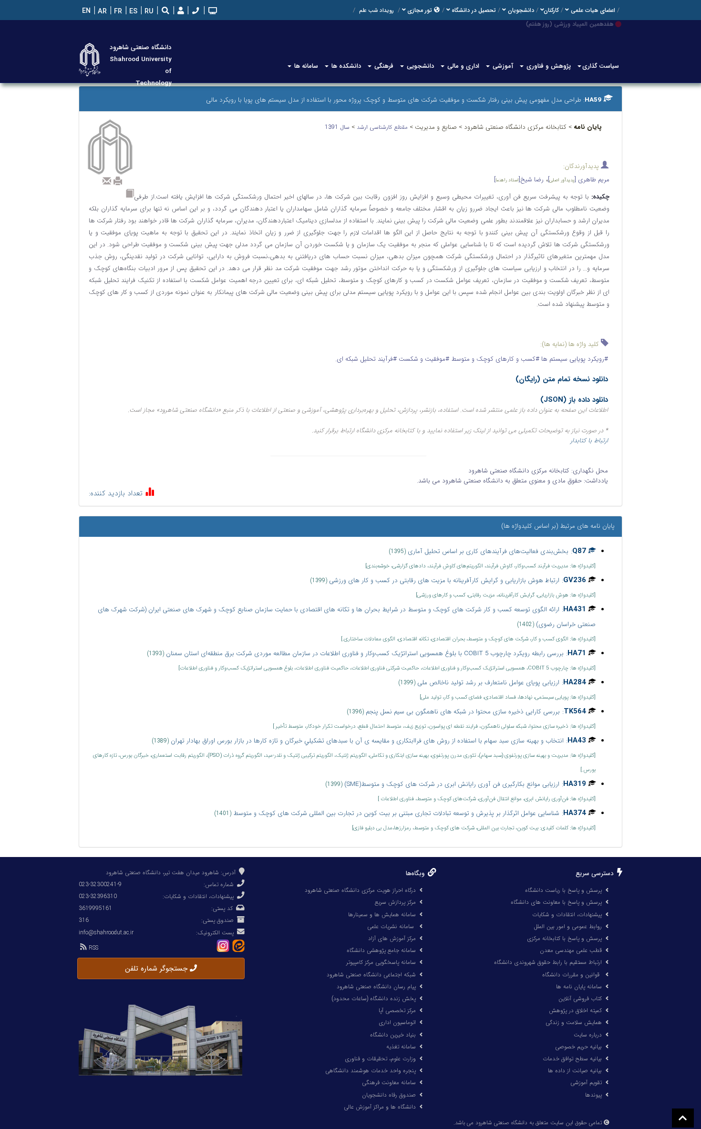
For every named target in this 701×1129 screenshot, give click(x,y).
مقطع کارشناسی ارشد (383, 127)
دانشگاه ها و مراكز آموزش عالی (380, 1106)
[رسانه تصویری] (211, 11)
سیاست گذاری (600, 66)
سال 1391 (338, 127)
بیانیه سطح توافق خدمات (572, 1058)
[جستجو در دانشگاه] (165, 12)
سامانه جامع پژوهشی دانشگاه (381, 950)
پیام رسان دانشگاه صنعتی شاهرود (376, 986)
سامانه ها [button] (305, 66)
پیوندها (593, 1094)
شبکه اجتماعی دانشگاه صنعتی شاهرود (371, 974)
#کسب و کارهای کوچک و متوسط (494, 359)
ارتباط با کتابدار (589, 441)
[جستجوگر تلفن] (194, 11)
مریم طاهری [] (578, 180)
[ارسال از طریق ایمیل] (107, 181)
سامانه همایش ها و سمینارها (382, 914)
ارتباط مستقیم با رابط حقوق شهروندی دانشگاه (548, 962)
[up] (683, 1118)
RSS (92, 947)
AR (101, 11)
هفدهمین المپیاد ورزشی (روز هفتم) (569, 24)
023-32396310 (98, 896)
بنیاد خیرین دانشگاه (393, 1034)
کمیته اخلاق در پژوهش (575, 1010)
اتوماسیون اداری (397, 1022)
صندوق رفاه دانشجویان (389, 1094)
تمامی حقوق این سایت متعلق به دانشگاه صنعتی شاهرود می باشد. (528, 1123)
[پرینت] (117, 181)
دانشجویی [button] (419, 66)
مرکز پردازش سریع (395, 902)
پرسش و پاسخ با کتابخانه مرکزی (564, 938)
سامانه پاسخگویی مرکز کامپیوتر (381, 962)
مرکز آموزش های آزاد (392, 938)
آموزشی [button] (502, 66)
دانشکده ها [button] (345, 66)
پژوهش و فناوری (548, 66)
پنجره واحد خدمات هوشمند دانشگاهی (370, 1070)
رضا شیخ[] (519, 180)
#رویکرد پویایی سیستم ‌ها (573, 359)
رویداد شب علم (376, 10)
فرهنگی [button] (382, 66)
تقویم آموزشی (586, 1082)
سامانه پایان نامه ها (579, 986)
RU (148, 11)
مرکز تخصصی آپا (397, 1010)
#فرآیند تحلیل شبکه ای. (366, 359)
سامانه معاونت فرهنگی (389, 1082)
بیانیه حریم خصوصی (578, 1046)
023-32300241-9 (100, 884)
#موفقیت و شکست (423, 359)
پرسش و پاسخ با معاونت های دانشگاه (556, 902)
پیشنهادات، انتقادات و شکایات (567, 914)
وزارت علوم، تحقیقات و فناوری (380, 1058)
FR (117, 11)
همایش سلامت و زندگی (574, 1022)
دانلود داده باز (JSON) (574, 400)
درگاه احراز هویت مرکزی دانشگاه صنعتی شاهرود (360, 890)
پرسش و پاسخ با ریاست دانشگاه (563, 890)
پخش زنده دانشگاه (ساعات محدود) (373, 998)
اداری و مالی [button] (462, 66)
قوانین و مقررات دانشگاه (570, 974)
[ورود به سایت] (179, 11)
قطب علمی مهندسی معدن (571, 950)
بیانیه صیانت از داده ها (575, 1070)
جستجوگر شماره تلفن (157, 968)
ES (132, 11)
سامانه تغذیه (401, 1046)
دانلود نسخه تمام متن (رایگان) (561, 379)
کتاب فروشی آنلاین (580, 998)
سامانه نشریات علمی (391, 926)
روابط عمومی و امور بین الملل (568, 926)
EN (85, 11)
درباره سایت (588, 1034)
